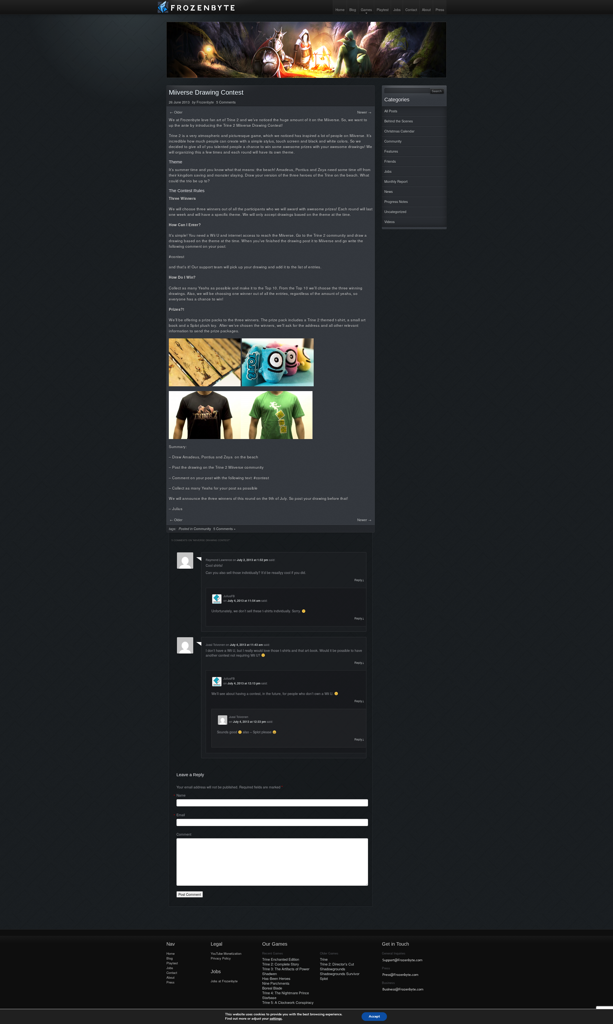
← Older (176, 112)
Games (366, 9)
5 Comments (226, 102)
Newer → (364, 112)
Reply (359, 580)
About (426, 9)
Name (181, 795)
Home (340, 9)
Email (180, 814)
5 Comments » (224, 528)
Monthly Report (396, 181)
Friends (390, 161)
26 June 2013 (179, 102)
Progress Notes (396, 201)
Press (440, 9)
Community (393, 141)
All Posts (390, 111)
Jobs (397, 9)
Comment (183, 834)
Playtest (383, 9)
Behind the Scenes (398, 121)
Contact (411, 9)
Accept (374, 1016)
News (388, 191)
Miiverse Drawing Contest (206, 92)
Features (391, 151)
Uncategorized (395, 211)
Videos (389, 221)
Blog (352, 9)
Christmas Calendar (399, 131)
